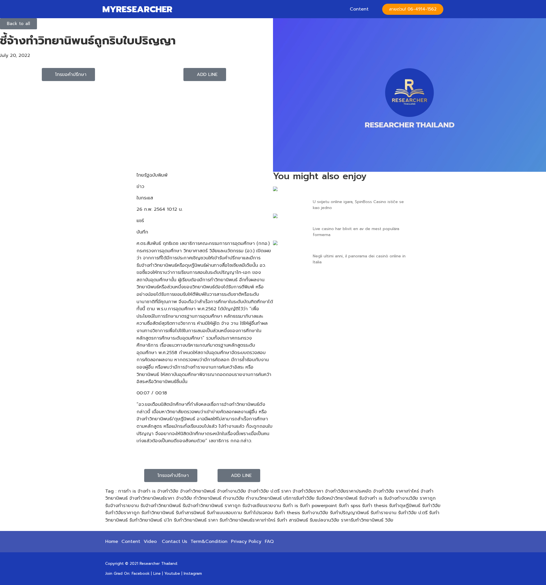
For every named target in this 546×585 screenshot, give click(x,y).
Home (111, 541)
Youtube (172, 573)
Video (150, 541)
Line (157, 573)
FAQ (269, 541)
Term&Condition (209, 541)
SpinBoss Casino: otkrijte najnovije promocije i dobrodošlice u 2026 (356, 192)
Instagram (193, 573)
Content (359, 9)
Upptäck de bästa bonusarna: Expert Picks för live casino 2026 (360, 219)
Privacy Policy (246, 541)
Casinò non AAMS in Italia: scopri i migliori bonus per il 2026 (356, 246)
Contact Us (174, 541)
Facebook (141, 573)
